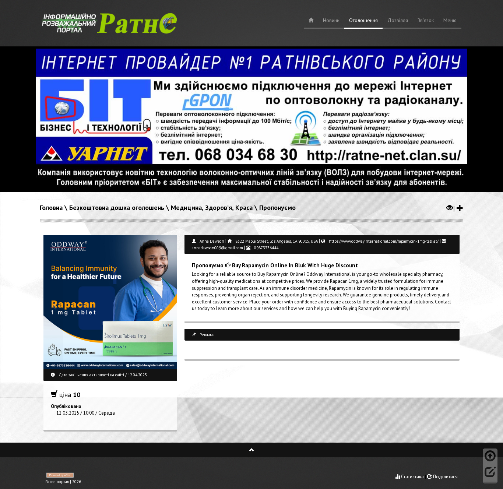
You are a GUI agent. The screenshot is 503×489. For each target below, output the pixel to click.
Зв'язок (426, 20)
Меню (450, 20)
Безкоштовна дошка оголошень (116, 207)
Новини (331, 20)
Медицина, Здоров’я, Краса (212, 207)
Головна (51, 207)
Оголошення (363, 20)
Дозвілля (397, 20)
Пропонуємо (277, 207)
